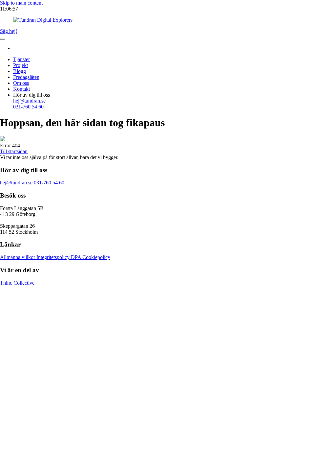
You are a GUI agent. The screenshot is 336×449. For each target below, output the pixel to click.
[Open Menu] (2, 39)
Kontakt (21, 89)
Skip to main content (21, 3)
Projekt (20, 65)
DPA (76, 257)
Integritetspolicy (53, 257)
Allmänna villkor (18, 257)
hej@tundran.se (17, 182)
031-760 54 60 (49, 182)
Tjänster (21, 59)
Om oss (21, 83)
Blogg (19, 71)
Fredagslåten (26, 77)
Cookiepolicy (96, 257)
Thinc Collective (17, 283)
